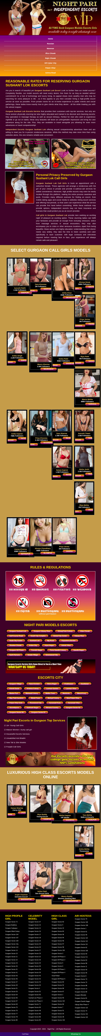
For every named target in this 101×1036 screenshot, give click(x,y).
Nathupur (25, 554)
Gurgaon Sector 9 (57, 925)
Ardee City (33, 645)
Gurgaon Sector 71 (35, 1004)
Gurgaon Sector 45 (35, 985)
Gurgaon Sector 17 (35, 934)
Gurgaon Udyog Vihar (42, 631)
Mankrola (66, 693)
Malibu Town (50, 693)
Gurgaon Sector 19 (35, 941)
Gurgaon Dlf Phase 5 (58, 979)
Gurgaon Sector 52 (35, 991)
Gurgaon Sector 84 (16, 712)
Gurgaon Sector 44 (35, 982)
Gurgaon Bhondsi (80, 995)
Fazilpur (92, 820)
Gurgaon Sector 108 (81, 925)
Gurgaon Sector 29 (35, 953)
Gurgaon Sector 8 (80, 976)
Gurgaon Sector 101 (81, 1014)
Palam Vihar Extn (15, 703)
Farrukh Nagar (36, 650)
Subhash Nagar (32, 707)
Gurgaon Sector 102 (58, 1001)
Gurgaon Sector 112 (81, 941)
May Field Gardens (16, 698)
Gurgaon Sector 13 (81, 988)
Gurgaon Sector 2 (57, 995)
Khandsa (70, 820)
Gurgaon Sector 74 (81, 1011)
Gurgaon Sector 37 (35, 922)
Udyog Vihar (79, 636)
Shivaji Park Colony (65, 631)
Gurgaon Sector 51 (11, 988)
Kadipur (47, 819)
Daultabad (85, 684)
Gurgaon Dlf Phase (16, 650)
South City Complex (38, 636)
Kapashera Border (68, 641)
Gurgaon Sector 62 (81, 947)
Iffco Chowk (50, 53)
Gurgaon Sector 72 (11, 922)
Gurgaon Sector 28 (58, 1017)
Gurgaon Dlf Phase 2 (58, 960)
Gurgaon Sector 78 (11, 1017)
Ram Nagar (83, 439)
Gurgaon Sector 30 (58, 1014)
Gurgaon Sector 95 (81, 973)
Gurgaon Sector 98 (58, 947)
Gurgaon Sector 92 (58, 985)
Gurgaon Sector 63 (11, 1004)
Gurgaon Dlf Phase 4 (58, 972)
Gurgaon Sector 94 (58, 937)
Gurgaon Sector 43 (11, 975)
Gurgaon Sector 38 (35, 969)
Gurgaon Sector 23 (11, 963)
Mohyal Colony (53, 698)
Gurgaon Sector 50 (58, 922)
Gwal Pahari (56, 975)
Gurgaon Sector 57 (11, 1001)
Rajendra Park (41, 443)
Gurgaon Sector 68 (58, 988)
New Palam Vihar (73, 698)
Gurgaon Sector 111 (81, 944)
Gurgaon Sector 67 (58, 991)
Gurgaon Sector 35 (35, 966)
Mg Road (50, 641)
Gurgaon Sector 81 (81, 998)
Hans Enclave (34, 684)
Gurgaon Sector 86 (35, 1017)
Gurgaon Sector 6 (57, 966)
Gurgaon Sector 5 (57, 963)
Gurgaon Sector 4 (34, 988)
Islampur (48, 553)
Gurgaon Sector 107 (11, 937)
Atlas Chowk (85, 631)
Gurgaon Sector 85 (35, 1014)
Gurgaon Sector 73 (81, 979)
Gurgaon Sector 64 (81, 960)
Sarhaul (92, 404)
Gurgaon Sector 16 (35, 931)
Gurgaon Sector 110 (81, 938)
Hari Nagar (83, 854)
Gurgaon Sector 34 (35, 963)
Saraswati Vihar (74, 703)
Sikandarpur (72, 297)
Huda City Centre (15, 641)
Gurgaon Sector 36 (58, 934)
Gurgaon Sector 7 (57, 1007)
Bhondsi (47, 896)
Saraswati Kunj (54, 703)
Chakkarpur (68, 684)
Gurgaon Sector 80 (11, 1020)
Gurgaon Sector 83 (35, 1020)
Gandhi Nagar (78, 650)
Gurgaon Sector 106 (81, 922)
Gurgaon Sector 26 (11, 966)
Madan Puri (13, 693)
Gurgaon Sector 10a (11, 944)
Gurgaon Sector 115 (81, 1017)
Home (50, 39)
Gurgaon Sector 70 (81, 982)
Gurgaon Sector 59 (81, 954)
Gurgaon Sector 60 (58, 931)
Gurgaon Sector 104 (11, 934)
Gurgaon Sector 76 (11, 1010)
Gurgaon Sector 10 (35, 925)
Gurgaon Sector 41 (11, 972)
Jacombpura (14, 707)
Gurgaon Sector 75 (11, 1007)
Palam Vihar (50, 68)
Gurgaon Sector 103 (58, 1020)
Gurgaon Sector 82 (73, 707)
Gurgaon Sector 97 (58, 944)
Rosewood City (35, 703)
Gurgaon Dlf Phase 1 (58, 969)
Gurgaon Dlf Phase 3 (58, 956)
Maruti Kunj (81, 693)
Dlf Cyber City (50, 63)
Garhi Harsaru (14, 655)
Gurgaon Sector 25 (35, 947)
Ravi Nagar (83, 475)
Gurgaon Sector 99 (81, 935)
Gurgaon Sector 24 (58, 928)
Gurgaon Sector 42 (35, 979)
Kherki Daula (14, 688)
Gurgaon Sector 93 (81, 969)
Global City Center (60, 636)
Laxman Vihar (71, 688)
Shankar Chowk (15, 645)
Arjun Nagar (49, 645)
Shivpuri (25, 293)
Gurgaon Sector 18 (35, 937)
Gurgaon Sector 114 (11, 947)
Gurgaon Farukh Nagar (82, 1001)
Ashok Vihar (66, 645)
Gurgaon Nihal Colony (12, 931)
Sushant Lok (35, 641)
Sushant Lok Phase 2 (35, 998)
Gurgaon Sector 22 (11, 960)
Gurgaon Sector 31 (11, 969)
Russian (50, 44)
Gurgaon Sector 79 (81, 919)
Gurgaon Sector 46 (11, 979)
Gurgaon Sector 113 (81, 1007)
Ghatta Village (33, 655)
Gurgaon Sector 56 (11, 998)
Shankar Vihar (63, 364)
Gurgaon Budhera (11, 925)
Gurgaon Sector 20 (35, 944)
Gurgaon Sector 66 (58, 1004)
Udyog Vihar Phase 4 (82, 1004)
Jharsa (69, 551)
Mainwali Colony (32, 693)
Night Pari (50, 1029)
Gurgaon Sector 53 (11, 991)
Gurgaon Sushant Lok (17, 631)
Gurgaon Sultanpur (11, 928)
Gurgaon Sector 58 (81, 963)
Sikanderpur (72, 901)
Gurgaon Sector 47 (11, 982)
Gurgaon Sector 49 (11, 985)
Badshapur (26, 899)
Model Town (35, 698)
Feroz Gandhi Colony (58, 650)
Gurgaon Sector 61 (81, 931)
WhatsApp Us (76, 1034)
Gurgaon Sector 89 (81, 992)
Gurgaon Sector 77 (11, 1014)
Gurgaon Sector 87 (38, 712)
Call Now (25, 1034)
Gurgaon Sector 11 (81, 966)
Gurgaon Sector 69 (58, 982)
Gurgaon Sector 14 (11, 950)
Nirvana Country (52, 707)
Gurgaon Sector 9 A (81, 957)
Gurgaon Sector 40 (35, 975)
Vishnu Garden (85, 325)
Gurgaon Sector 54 (11, 995)
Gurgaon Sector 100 (58, 950)
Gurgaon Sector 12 (35, 928)
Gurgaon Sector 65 (35, 1007)
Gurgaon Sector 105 (81, 950)
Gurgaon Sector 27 (35, 950)
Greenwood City (52, 655)
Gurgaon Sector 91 (58, 1010)
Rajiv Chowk (50, 58)
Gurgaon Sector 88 (81, 985)
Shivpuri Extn (40, 290)
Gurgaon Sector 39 (35, 972)
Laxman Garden (52, 688)
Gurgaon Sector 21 (11, 956)
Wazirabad (48, 369)
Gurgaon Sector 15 (11, 953)
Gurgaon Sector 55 (35, 995)
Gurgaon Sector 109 (11, 941)
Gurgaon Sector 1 (80, 928)
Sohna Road (50, 73)
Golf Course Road (16, 636)
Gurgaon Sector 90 (58, 998)
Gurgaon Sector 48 (35, 1010)
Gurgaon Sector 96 (58, 941)
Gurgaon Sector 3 (57, 953)
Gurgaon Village (15, 684)
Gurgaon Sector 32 (35, 956)
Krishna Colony (33, 688)
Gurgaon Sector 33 (35, 960)
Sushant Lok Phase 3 (35, 1001)
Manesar (50, 49)
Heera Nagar (52, 684)
